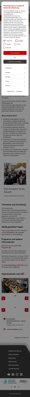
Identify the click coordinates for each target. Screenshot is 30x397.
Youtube (20, 41)
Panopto (8, 44)
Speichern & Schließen (15, 61)
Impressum (19, 98)
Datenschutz (10, 98)
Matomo (8, 47)
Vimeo (18, 44)
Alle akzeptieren (15, 53)
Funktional (9, 41)
